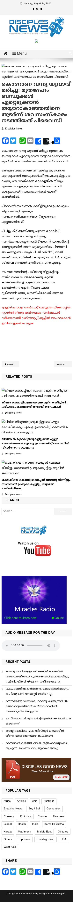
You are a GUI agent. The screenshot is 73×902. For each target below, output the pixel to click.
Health (22, 824)
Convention (54, 808)
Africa (7, 801)
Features (58, 816)
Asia (34, 801)
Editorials (26, 816)
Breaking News (13, 808)
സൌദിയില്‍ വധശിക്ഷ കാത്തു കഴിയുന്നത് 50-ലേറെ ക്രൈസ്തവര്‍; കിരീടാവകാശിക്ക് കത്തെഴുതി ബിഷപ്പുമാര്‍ (37, 706)
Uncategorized (46, 839)
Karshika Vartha (54, 824)
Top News (24, 839)
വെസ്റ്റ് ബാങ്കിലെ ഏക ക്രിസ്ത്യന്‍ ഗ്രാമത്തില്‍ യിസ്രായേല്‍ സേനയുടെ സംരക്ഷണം (35, 733)
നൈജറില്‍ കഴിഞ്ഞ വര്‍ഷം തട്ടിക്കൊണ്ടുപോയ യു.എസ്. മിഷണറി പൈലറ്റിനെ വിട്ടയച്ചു (37, 746)
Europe (42, 816)
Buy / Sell (34, 808)
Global (8, 824)
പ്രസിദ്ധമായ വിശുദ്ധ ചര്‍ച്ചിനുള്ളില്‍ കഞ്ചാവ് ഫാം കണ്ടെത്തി (38, 721)
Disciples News (14, 128)
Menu (21, 53)
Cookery (9, 816)
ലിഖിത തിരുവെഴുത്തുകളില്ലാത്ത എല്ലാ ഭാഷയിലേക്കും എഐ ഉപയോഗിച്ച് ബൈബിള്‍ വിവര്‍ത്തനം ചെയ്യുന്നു (35, 444)
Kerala (8, 831)
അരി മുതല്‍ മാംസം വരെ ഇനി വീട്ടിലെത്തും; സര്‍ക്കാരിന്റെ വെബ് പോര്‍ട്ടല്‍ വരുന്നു (13, 364)
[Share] (38, 141)
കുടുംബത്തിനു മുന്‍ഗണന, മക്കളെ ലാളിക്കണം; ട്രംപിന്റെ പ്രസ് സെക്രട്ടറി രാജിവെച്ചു (37, 691)
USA (63, 839)
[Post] (46, 141)
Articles (21, 801)
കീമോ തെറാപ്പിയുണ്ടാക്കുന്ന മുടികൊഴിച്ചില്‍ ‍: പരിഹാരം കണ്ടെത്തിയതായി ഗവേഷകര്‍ (35, 405)
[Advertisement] (37, 344)
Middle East (44, 831)
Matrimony (24, 831)
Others (8, 839)
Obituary (63, 831)
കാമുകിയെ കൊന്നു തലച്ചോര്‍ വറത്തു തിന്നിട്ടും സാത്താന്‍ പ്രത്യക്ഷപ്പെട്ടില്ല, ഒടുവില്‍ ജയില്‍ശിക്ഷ (36, 484)
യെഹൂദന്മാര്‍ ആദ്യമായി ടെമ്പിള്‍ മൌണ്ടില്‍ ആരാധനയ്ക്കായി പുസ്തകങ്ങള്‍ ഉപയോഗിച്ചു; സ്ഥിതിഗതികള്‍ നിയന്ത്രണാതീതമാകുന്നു (37, 676)
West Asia (10, 847)
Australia (49, 801)
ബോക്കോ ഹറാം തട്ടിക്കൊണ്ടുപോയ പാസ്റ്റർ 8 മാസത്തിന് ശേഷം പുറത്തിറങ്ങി (64, 364)
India (35, 824)
